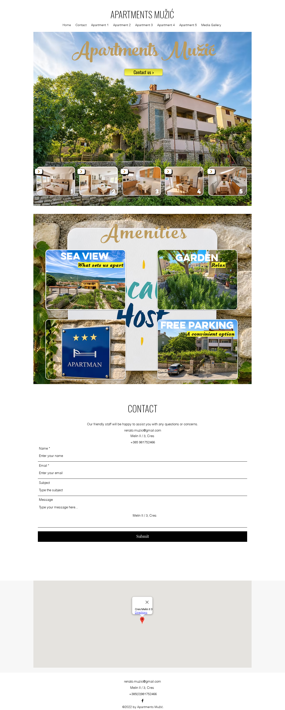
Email (43, 465)
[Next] (39, 171)
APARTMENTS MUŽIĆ (142, 14)
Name (43, 448)
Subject (44, 482)
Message (46, 499)
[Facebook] (142, 700)
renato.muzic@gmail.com (142, 430)
